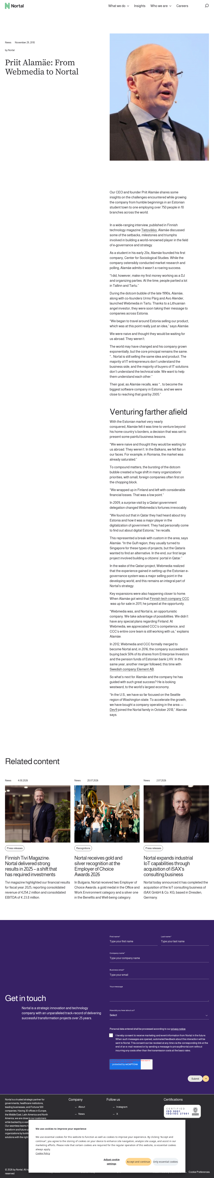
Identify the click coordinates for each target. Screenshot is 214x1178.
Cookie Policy (43, 1153)
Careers (182, 6)
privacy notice (178, 1028)
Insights (139, 6)
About (81, 1106)
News (81, 1113)
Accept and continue (138, 1161)
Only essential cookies (165, 1161)
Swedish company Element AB (132, 669)
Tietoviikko (149, 230)
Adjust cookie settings (112, 1161)
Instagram (121, 1106)
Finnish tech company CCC (169, 598)
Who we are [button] (159, 6)
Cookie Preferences (199, 1171)
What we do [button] (116, 6)
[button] (207, 6)
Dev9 (113, 710)
